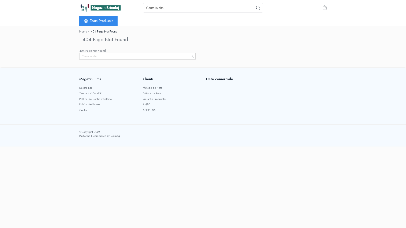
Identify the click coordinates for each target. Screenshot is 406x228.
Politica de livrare (89, 104)
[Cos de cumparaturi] (324, 8)
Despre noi (85, 88)
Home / (84, 31)
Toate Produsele (101, 21)
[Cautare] (258, 8)
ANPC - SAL (150, 110)
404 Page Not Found (104, 31)
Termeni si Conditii (90, 93)
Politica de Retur (152, 93)
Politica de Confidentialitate (95, 99)
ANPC (146, 104)
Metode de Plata (152, 88)
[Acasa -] (100, 8)
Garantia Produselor (154, 99)
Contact (83, 110)
